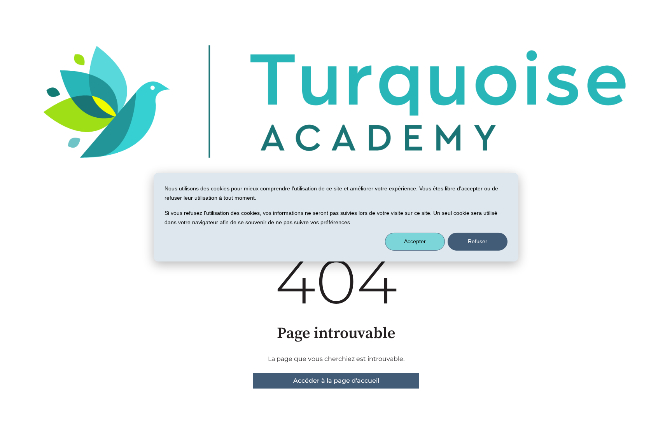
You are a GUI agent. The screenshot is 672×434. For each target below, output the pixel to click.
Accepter (415, 241)
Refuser (477, 241)
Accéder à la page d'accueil (336, 380)
